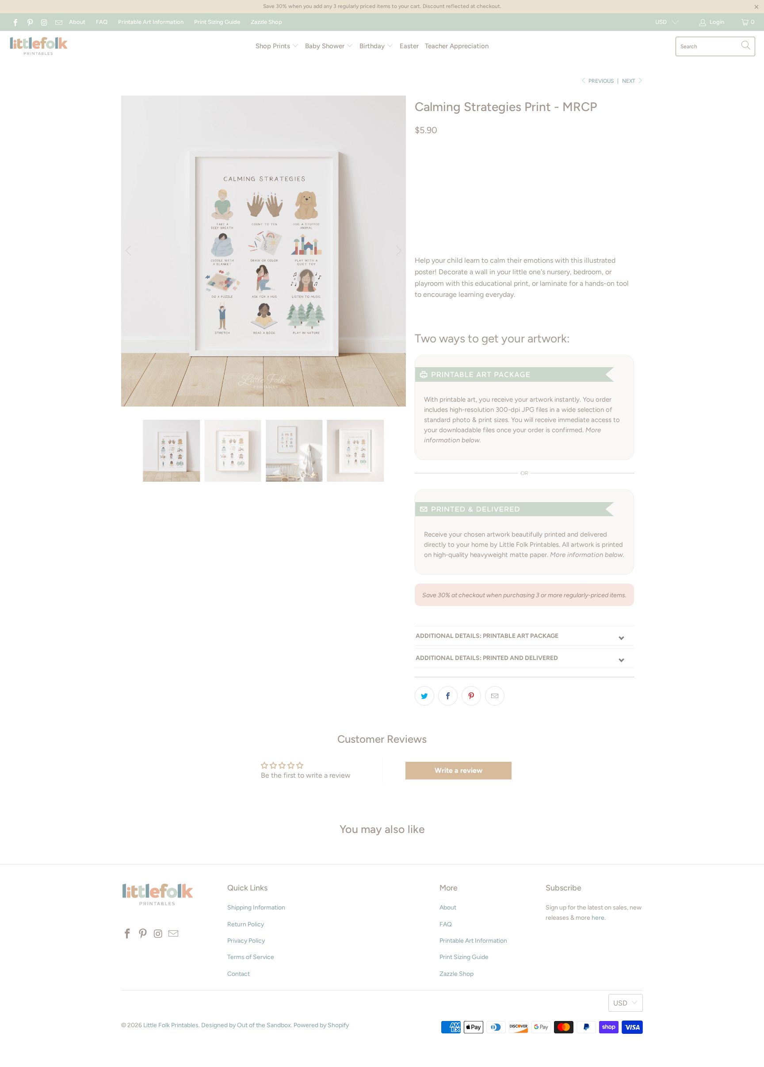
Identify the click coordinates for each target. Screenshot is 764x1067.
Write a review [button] (458, 770)
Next (629, 81)
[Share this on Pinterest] (471, 696)
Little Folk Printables (171, 1025)
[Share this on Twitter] (424, 696)
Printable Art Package (455, 167)
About (77, 22)
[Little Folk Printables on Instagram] (44, 22)
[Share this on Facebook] (448, 696)
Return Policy (245, 924)
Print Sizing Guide (217, 22)
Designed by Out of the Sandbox (246, 1025)
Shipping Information (256, 907)
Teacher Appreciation (457, 46)
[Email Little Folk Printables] (58, 22)
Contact (238, 974)
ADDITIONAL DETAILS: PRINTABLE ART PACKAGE (487, 636)
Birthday (372, 46)
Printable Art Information (150, 22)
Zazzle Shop (266, 22)
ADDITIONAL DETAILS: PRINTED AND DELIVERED (487, 658)
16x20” (572, 167)
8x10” (512, 167)
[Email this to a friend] (494, 696)
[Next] (397, 251)
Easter (409, 46)
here (598, 917)
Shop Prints (274, 46)
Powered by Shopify (321, 1025)
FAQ (101, 22)
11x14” (541, 167)
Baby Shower (325, 46)
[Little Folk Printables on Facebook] (15, 22)
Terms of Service (250, 957)
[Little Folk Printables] (39, 47)
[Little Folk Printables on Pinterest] (29, 22)
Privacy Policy (246, 940)
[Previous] (129, 251)
